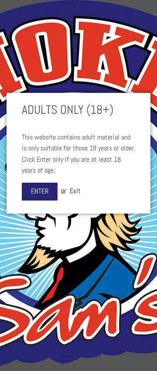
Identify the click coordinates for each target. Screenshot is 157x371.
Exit (75, 190)
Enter (39, 191)
